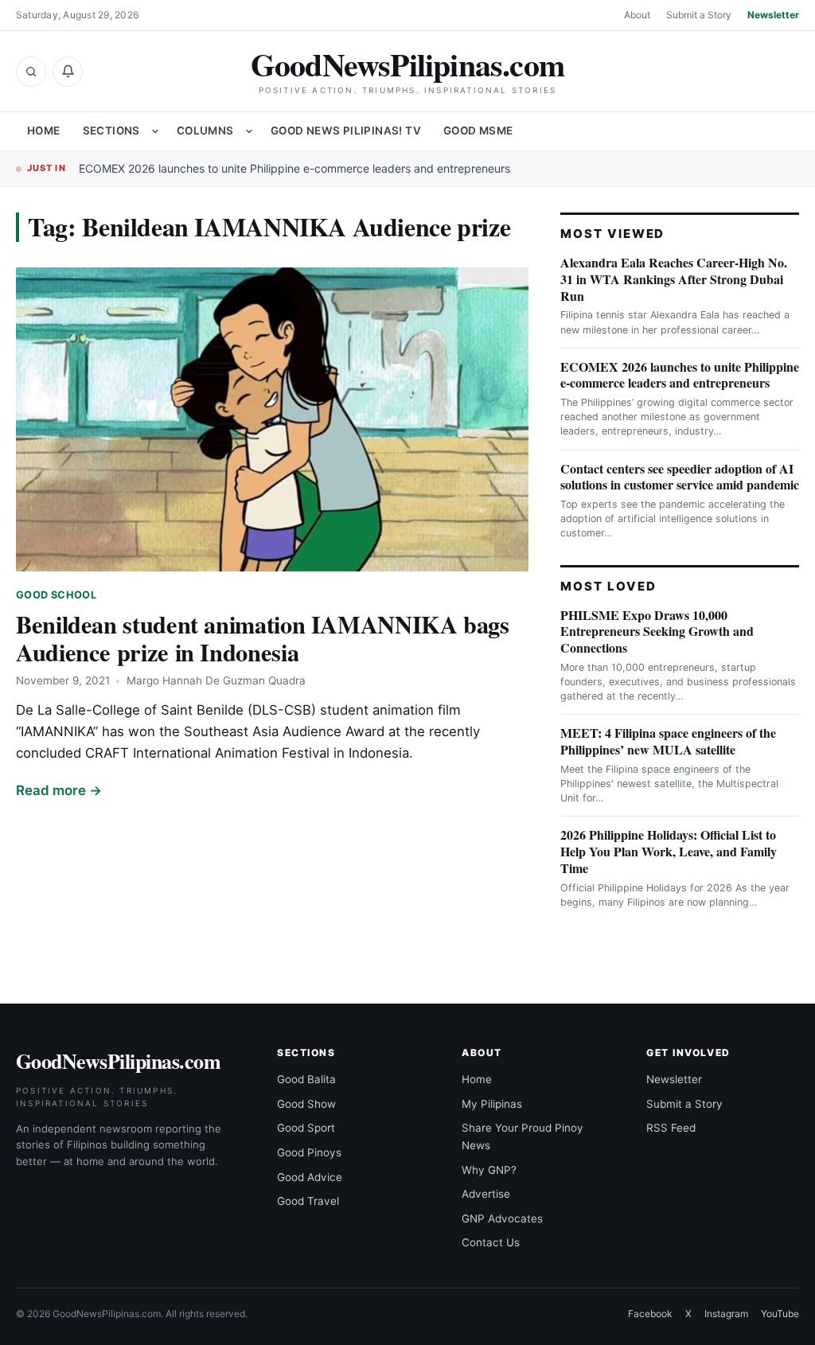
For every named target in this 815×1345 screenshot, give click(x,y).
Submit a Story (698, 15)
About (637, 15)
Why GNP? (489, 1170)
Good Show (306, 1103)
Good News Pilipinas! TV (346, 130)
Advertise (486, 1193)
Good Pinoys (309, 1152)
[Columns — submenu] (249, 131)
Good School (56, 595)
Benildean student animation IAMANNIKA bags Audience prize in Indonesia (262, 637)
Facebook (650, 1314)
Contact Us (491, 1242)
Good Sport (306, 1127)
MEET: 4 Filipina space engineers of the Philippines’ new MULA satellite (668, 740)
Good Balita (306, 1079)
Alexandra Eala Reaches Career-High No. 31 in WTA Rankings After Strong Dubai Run (673, 279)
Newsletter (773, 15)
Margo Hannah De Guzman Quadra (216, 680)
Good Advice (309, 1177)
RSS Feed (671, 1127)
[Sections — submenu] (155, 131)
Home (43, 130)
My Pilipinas (492, 1103)
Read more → (59, 790)
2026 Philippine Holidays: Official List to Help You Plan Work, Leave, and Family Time (668, 851)
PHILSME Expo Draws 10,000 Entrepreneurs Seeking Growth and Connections (657, 631)
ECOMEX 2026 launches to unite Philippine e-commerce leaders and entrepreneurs (294, 168)
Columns (205, 130)
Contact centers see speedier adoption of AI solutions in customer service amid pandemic (679, 476)
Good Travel (308, 1201)
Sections (111, 130)
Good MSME (478, 130)
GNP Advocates (502, 1218)
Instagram (726, 1314)
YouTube (780, 1314)
